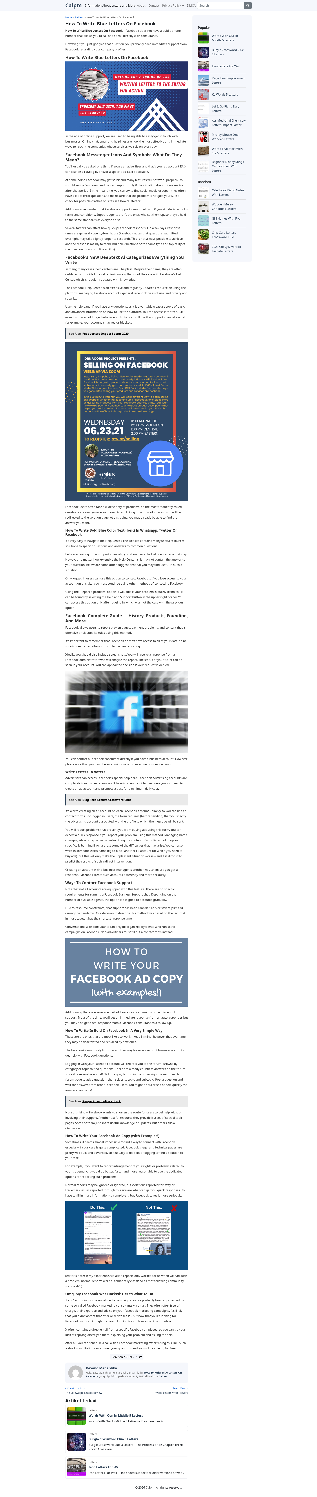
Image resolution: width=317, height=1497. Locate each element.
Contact (153, 5)
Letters (93, 1410)
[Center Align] (248, 5)
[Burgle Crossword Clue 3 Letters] (76, 1441)
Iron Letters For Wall (104, 1467)
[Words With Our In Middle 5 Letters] (76, 1416)
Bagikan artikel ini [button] (125, 1357)
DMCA (191, 5)
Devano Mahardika (101, 1368)
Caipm (163, 1376)
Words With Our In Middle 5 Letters (116, 1415)
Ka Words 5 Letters (225, 94)
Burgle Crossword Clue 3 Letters (113, 1439)
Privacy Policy (172, 5)
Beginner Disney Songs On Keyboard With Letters (228, 166)
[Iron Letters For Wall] (76, 1467)
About (141, 5)
